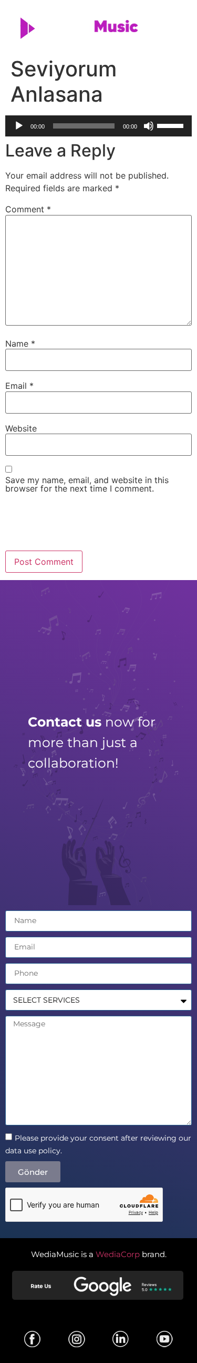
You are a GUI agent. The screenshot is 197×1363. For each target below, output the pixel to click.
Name (20, 343)
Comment (28, 209)
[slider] (171, 124)
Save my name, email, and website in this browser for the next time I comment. (87, 484)
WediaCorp (118, 1254)
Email (19, 385)
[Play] (19, 126)
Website (21, 428)
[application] (98, 125)
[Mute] (148, 126)
